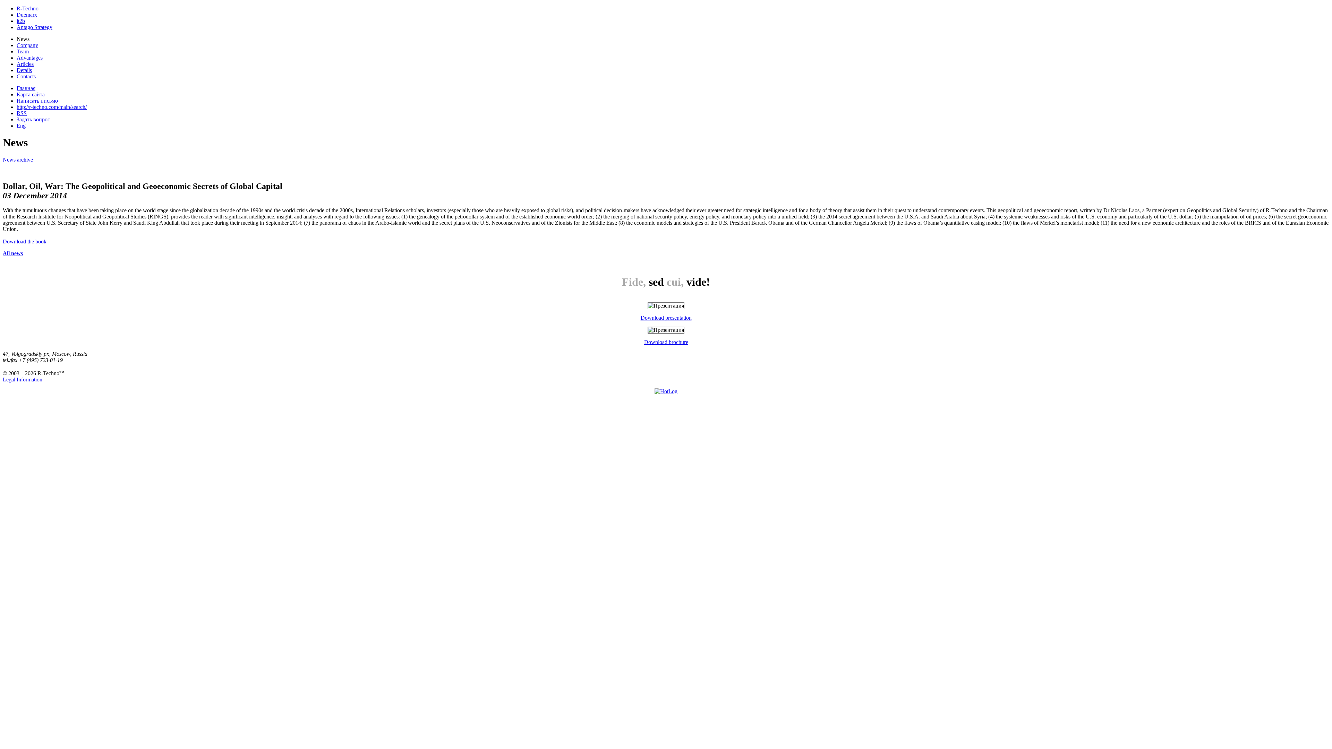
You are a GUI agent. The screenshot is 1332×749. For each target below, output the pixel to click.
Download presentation (666, 318)
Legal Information (22, 379)
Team (23, 51)
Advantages (30, 58)
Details (24, 70)
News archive (18, 160)
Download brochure (666, 342)
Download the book (24, 241)
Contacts (26, 76)
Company (27, 45)
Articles (25, 64)
